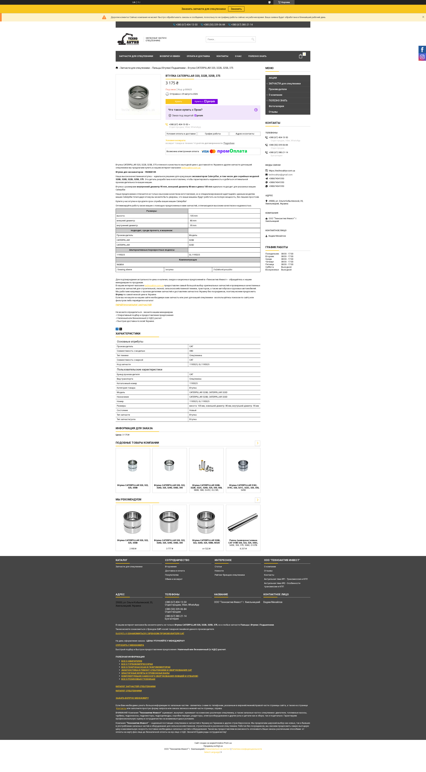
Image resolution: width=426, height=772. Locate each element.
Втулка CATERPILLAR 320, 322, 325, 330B (132, 486)
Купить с (199, 101)
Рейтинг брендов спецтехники (230, 575)
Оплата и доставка (198, 56)
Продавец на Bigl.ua (213, 746)
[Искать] (253, 39)
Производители (278, 89)
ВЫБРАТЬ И (150, 633)
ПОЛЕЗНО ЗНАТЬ (278, 100)
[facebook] (117, 329)
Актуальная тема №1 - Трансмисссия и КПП (286, 579)
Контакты (222, 56)
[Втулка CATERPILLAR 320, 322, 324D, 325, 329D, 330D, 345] (169, 465)
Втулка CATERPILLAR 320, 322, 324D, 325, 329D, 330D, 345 (169, 486)
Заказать (236, 8)
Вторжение (171, 566)
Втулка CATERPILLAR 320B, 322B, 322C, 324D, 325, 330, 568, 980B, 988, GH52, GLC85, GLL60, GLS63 (206, 488)
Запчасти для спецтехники (136, 56)
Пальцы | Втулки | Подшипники (169, 68)
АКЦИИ (273, 78)
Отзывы (273, 111)
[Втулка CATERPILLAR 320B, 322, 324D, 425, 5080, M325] (206, 522)
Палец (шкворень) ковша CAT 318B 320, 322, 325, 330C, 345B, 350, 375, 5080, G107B (243, 543)
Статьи (218, 566)
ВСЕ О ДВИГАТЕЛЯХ (131, 661)
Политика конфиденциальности (247, 749)
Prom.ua (228, 743)
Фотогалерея (276, 106)
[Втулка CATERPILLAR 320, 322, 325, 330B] (133, 465)
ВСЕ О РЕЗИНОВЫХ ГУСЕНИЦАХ (138, 679)
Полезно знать (257, 56)
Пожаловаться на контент (218, 749)
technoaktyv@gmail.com (281, 174)
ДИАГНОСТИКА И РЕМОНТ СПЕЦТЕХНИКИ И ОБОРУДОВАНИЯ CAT (156, 670)
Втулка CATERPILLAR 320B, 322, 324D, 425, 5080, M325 (206, 541)
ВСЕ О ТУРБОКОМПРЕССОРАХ (137, 664)
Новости (219, 570)
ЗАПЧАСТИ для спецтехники (285, 83)
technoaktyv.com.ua (190, 167)
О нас (238, 56)
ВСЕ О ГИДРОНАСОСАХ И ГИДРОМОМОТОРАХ (145, 667)
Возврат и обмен (170, 56)
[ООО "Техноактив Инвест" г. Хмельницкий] (129, 39)
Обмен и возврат (174, 579)
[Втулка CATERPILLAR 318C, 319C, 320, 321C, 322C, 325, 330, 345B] (243, 465)
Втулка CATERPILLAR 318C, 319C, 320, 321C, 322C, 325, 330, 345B (243, 487)
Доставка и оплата (175, 570)
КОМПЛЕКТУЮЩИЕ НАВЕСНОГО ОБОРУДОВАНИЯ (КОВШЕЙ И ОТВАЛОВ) (159, 676)
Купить (178, 101)
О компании (275, 95)
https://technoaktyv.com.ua (282, 170)
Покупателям (172, 575)
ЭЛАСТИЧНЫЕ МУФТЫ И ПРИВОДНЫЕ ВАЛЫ (145, 673)
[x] (120, 329)
